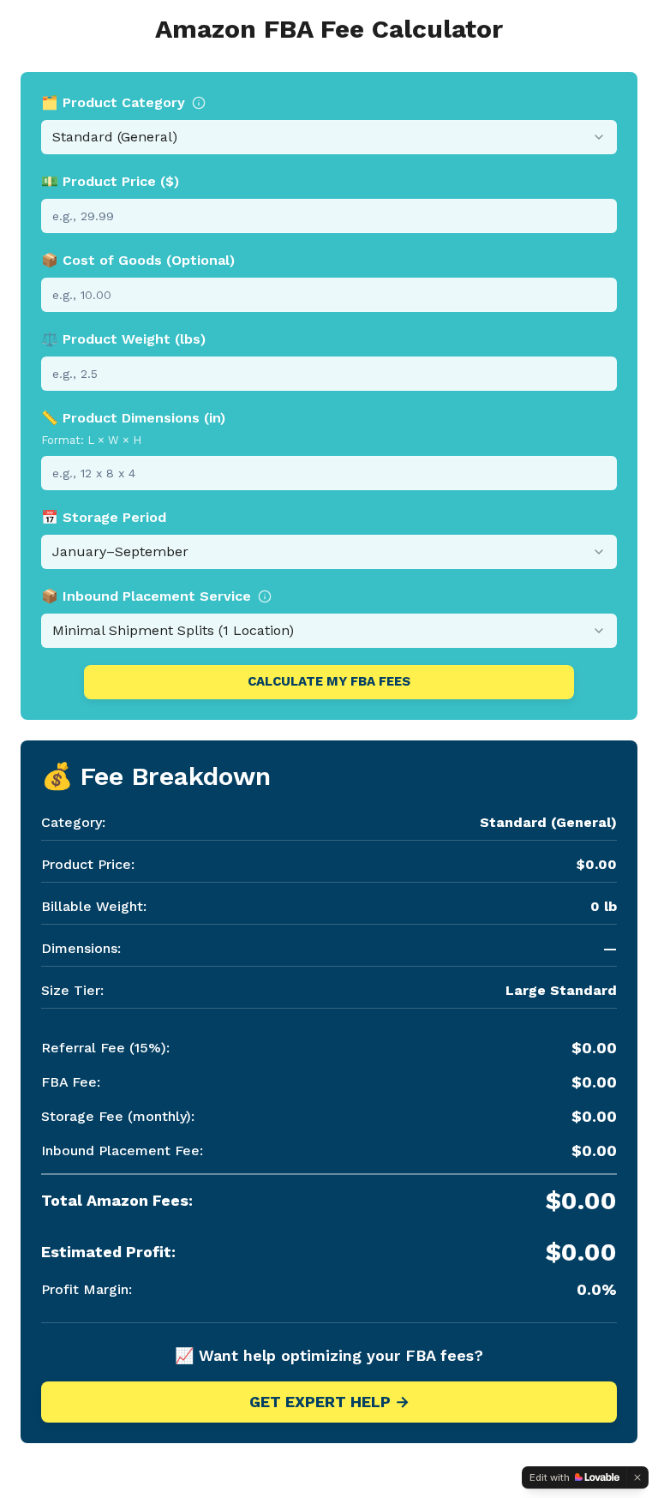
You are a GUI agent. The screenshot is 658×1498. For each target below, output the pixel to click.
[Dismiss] (637, 1477)
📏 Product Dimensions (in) (133, 418)
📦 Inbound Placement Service (146, 596)
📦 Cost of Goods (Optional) (138, 260)
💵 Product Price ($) (110, 181)
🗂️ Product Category (113, 102)
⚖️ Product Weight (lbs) (123, 339)
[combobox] (329, 137)
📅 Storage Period (103, 517)
